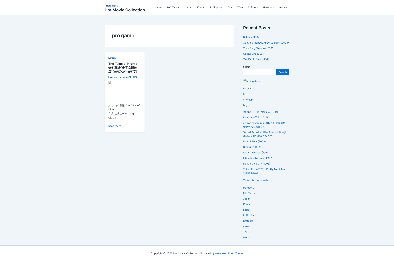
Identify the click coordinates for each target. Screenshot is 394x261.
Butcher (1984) (251, 37)
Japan (188, 7)
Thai (229, 7)
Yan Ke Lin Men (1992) (256, 59)
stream (283, 7)
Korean (201, 7)
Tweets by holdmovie (255, 180)
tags (245, 105)
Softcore (253, 7)
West (240, 7)
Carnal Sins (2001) (254, 53)
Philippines (216, 7)
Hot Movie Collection (125, 10)
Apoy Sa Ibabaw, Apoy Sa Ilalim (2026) (266, 42)
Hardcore (268, 7)
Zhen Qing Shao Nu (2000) (258, 48)
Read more (114, 125)
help (245, 94)
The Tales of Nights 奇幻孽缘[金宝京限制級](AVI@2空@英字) (122, 68)
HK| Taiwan (173, 7)
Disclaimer (249, 88)
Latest (158, 7)
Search (246, 66)
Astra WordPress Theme (229, 253)
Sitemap (248, 99)
